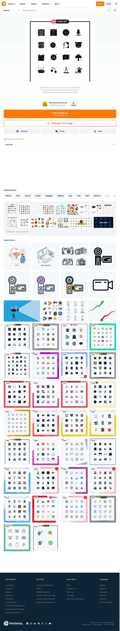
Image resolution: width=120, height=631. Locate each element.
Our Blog (70, 595)
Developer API (10, 602)
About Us (70, 592)
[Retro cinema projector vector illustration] (22, 311)
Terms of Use (84, 624)
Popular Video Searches (45, 602)
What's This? (20, 139)
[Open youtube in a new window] (50, 623)
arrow (27, 196)
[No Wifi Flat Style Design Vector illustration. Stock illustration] (17, 256)
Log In (107, 4)
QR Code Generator (13, 612)
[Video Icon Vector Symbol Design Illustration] (103, 285)
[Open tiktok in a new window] (42, 623)
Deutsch (101, 595)
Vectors (11, 4)
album (8, 196)
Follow (72, 105)
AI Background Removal (14, 609)
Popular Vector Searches (45, 595)
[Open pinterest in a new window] (39, 623)
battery (61, 196)
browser (97, 196)
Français (101, 599)
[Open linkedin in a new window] (35, 623)
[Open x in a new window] (46, 623)
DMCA (38, 588)
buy (70, 196)
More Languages (104, 602)
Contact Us (71, 588)
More (56, 4)
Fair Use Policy (107, 624)
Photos (22, 4)
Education (9, 599)
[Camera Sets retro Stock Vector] (74, 256)
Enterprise (9, 595)
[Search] (106, 10)
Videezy (8, 592)
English (101, 585)
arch (18, 196)
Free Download (59, 113)
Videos (33, 4)
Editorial (45, 4)
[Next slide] (110, 196)
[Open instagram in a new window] (31, 623)
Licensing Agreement (44, 585)
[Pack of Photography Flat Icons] (52, 311)
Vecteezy (8, 588)
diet (87, 196)
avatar (38, 196)
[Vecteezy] (3, 3)
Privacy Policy (95, 624)
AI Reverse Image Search (15, 606)
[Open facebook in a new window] (27, 623)
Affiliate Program (42, 592)
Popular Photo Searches (45, 599)
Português (102, 592)
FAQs (69, 585)
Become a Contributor (75, 599)
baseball (49, 196)
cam (79, 196)
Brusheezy (9, 585)
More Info (9, 145)
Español (101, 588)
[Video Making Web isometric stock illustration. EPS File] (45, 256)
